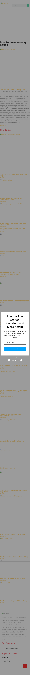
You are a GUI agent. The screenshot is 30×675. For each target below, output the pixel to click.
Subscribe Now (15, 349)
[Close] (24, 315)
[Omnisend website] (15, 359)
